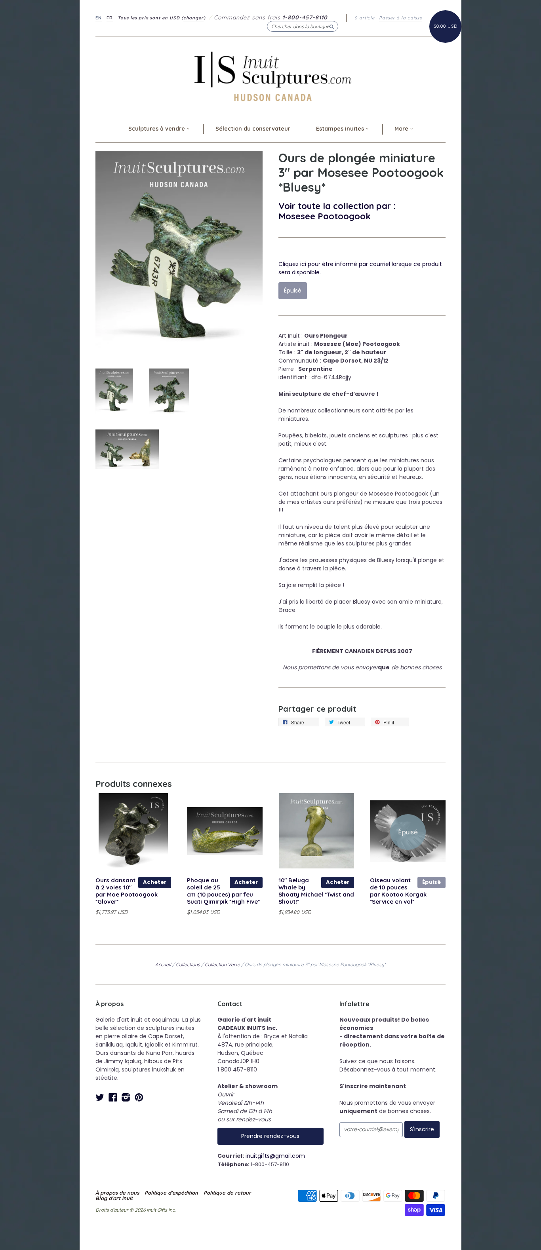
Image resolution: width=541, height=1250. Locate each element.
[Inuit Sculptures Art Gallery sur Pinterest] (139, 1097)
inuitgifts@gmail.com (275, 1156)
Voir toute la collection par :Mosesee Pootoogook (337, 210)
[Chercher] (332, 26)
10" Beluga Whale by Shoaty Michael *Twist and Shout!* (316, 890)
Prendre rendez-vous (270, 1136)
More (402, 128)
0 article (364, 18)
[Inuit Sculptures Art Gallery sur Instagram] (126, 1097)
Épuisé (431, 882)
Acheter (154, 882)
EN (98, 18)
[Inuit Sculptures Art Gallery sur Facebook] (113, 1097)
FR (110, 18)
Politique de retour (227, 1192)
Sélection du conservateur (252, 128)
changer (193, 18)
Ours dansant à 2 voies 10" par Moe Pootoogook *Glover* (126, 890)
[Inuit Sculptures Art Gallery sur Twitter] (99, 1097)
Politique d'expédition (171, 1192)
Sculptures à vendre (157, 128)
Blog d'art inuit (114, 1198)
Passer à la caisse (400, 18)
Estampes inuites (341, 128)
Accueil (163, 964)
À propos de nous (117, 1192)
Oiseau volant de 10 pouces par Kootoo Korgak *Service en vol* (398, 890)
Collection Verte (222, 964)
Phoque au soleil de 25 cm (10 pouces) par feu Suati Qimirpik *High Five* (223, 890)
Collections (188, 964)
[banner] (270, 76)
